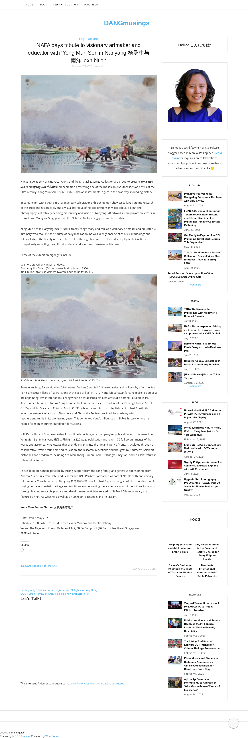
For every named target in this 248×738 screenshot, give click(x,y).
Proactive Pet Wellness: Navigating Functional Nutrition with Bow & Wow (203, 197)
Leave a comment (145, 569)
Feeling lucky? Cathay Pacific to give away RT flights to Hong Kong (59, 590)
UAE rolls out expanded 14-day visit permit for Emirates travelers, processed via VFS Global (202, 330)
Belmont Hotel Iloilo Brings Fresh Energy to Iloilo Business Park (202, 347)
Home (29, 4)
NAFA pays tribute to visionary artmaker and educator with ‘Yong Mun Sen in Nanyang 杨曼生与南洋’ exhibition (88, 52)
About (43, 4)
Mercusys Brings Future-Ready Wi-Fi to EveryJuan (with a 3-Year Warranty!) (202, 431)
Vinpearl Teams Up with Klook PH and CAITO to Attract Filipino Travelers (202, 607)
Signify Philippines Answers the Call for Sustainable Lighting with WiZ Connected (203, 466)
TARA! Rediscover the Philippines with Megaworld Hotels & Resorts (200, 313)
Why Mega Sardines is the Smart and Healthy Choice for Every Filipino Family (207, 551)
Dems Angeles (98, 66)
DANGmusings (127, 23)
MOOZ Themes (21, 736)
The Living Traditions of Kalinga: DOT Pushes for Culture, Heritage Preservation (202, 645)
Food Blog (91, 4)
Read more (194, 284)
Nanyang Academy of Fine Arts (39, 565)
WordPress (51, 736)
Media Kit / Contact (65, 4)
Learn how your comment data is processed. (97, 683)
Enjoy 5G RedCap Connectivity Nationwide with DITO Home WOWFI (202, 448)
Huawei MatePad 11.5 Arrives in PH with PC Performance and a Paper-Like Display (202, 414)
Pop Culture (88, 39)
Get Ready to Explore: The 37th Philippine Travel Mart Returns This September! (202, 239)
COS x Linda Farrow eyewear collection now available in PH (55, 593)
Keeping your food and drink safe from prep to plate (180, 548)
